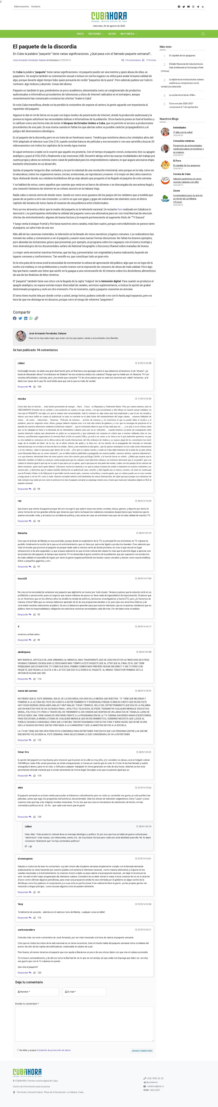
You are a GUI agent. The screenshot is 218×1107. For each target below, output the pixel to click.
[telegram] (198, 6)
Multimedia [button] (127, 34)
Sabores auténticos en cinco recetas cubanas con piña (187, 180)
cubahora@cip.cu (155, 1086)
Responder (23, 386)
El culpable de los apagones (182, 55)
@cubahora (152, 1082)
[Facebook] (15, 318)
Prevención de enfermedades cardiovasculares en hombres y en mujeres (188, 149)
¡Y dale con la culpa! (182, 132)
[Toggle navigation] (203, 33)
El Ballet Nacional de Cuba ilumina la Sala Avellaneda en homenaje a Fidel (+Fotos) (182, 67)
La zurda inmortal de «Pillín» (182, 95)
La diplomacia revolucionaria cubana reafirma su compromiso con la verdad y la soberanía (182, 83)
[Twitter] (21, 318)
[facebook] (179, 6)
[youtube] (188, 6)
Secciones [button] (94, 34)
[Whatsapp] (31, 318)
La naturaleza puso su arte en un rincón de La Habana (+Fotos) (188, 198)
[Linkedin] (26, 318)
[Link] (36, 318)
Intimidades (179, 127)
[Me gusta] (35, 387)
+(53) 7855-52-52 (154, 1078)
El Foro (177, 160)
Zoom (176, 190)
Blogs (112, 34)
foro (119, 209)
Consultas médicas (184, 141)
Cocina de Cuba (181, 174)
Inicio (80, 34)
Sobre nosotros (21, 6)
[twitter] (183, 6)
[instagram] (193, 6)
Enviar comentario (142, 1051)
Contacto (35, 6)
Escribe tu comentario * (27, 1003)
